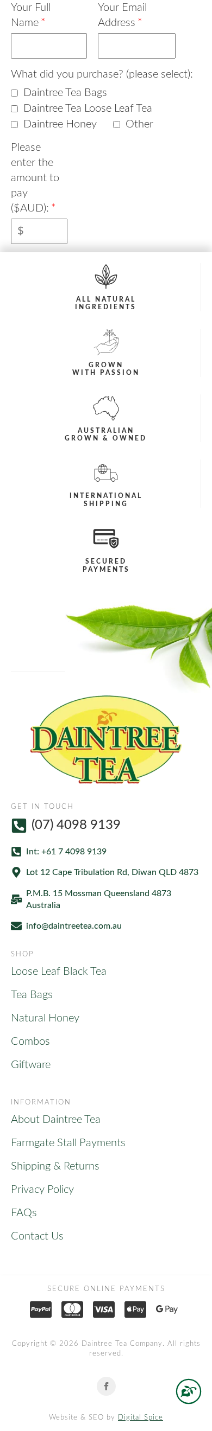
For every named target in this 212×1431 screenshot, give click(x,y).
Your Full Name (31, 15)
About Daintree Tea (56, 1119)
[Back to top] (188, 1391)
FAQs (24, 1213)
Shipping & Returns (55, 1166)
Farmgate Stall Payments (68, 1143)
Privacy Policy (42, 1189)
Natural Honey (45, 1018)
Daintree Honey (60, 124)
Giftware (31, 1064)
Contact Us (37, 1236)
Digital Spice (140, 1417)
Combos (30, 1041)
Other (139, 124)
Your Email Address (122, 15)
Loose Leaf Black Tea (59, 971)
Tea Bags (32, 994)
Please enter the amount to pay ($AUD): (35, 178)
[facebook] (106, 1386)
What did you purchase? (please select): (102, 74)
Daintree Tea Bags (65, 92)
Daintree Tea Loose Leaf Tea (87, 108)
